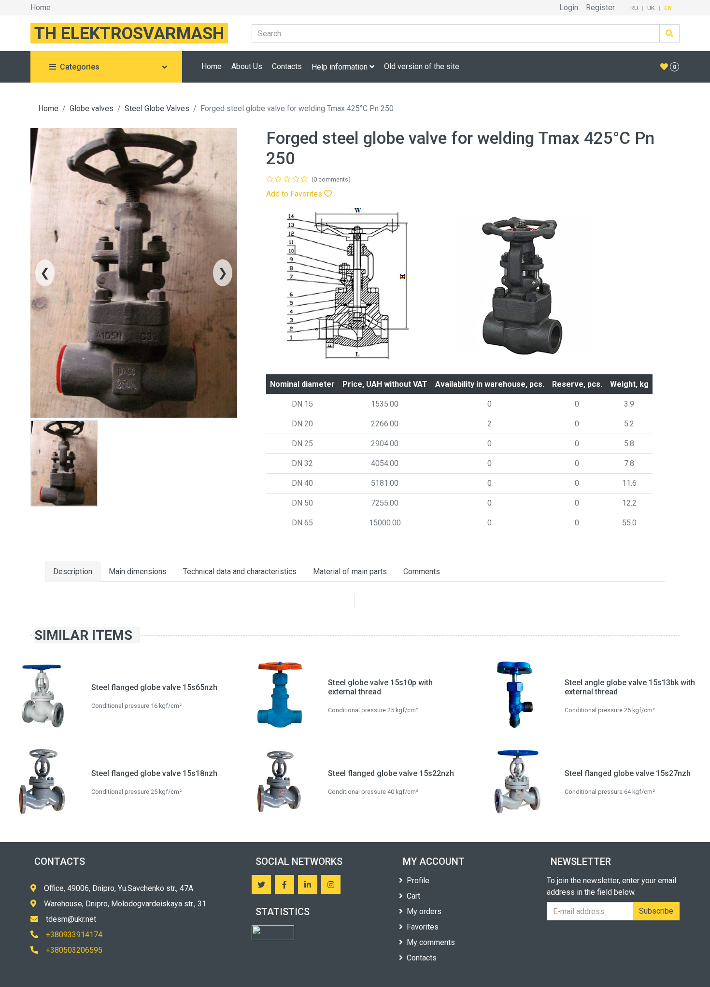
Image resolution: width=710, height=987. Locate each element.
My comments (431, 942)
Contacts (287, 66)
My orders (424, 911)
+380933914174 (74, 934)
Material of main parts (350, 571)
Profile (418, 880)
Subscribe (656, 911)
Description (72, 571)
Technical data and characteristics (240, 571)
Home (40, 7)
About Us (246, 66)
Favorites (423, 926)
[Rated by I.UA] (273, 932)
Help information (340, 66)
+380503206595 (74, 950)
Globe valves (92, 108)
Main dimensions (138, 571)
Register (600, 7)
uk (651, 8)
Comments (421, 571)
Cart (413, 896)
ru (634, 8)
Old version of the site (421, 66)
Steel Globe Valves (157, 108)
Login (568, 7)
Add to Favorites (295, 193)
